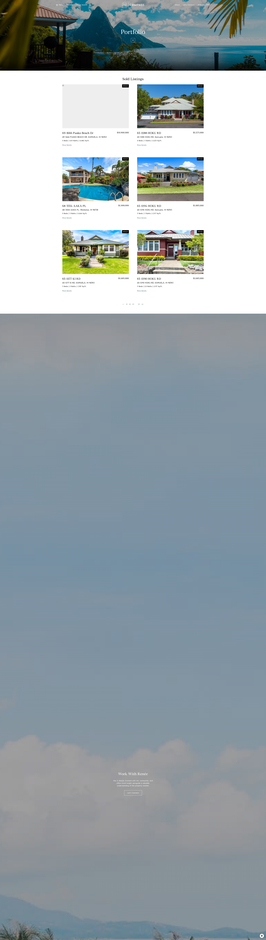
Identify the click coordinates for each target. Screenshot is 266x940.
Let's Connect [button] (133, 793)
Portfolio (69, 5)
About (177, 5)
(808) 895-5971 (204, 5)
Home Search (81, 5)
